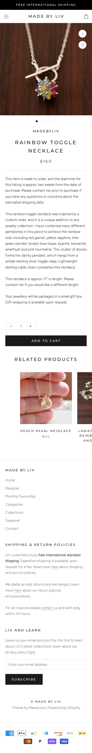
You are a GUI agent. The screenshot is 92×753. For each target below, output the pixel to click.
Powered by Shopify (64, 708)
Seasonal (12, 520)
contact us (49, 608)
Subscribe (24, 679)
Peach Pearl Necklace (46, 431)
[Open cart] (86, 16)
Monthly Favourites (20, 496)
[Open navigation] (6, 16)
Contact (12, 528)
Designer (12, 488)
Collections (14, 512)
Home (10, 480)
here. (32, 652)
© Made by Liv (46, 701)
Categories (14, 504)
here (54, 567)
